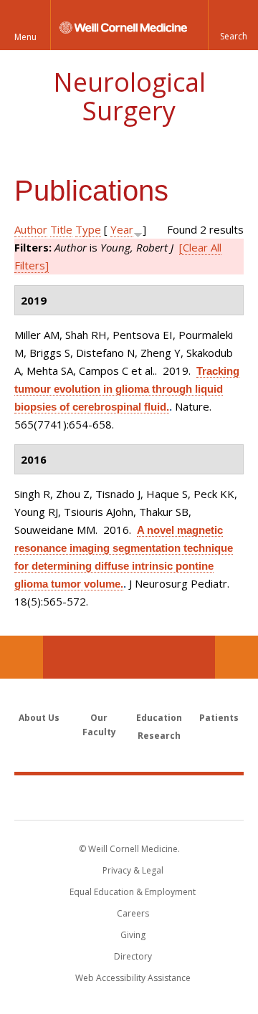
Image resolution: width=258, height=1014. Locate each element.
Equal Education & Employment (133, 892)
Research (159, 736)
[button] (233, 25)
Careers (133, 913)
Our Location (21, 657)
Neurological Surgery (129, 96)
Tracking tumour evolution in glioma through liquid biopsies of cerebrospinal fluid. (126, 389)
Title (61, 229)
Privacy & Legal (132, 870)
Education (159, 718)
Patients (219, 718)
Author (30, 229)
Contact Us (236, 657)
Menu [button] (25, 37)
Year (121, 229)
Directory (133, 956)
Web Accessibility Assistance (133, 978)
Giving (132, 935)
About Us (39, 718)
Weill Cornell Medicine (129, 796)
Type (88, 229)
